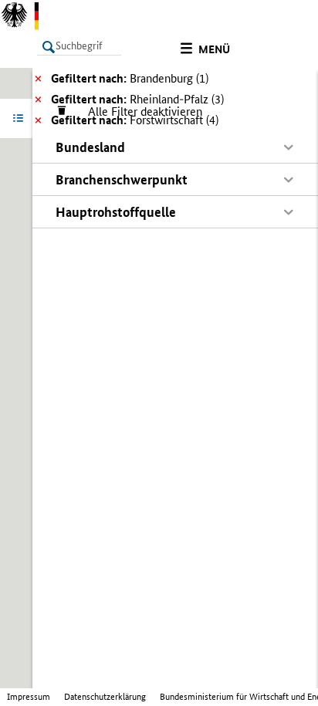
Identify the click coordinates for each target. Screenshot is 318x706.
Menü (214, 49)
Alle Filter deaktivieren (137, 111)
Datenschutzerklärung (105, 696)
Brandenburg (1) (129, 78)
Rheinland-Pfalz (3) (137, 99)
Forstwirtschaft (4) (134, 120)
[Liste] (21, 118)
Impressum (28, 696)
